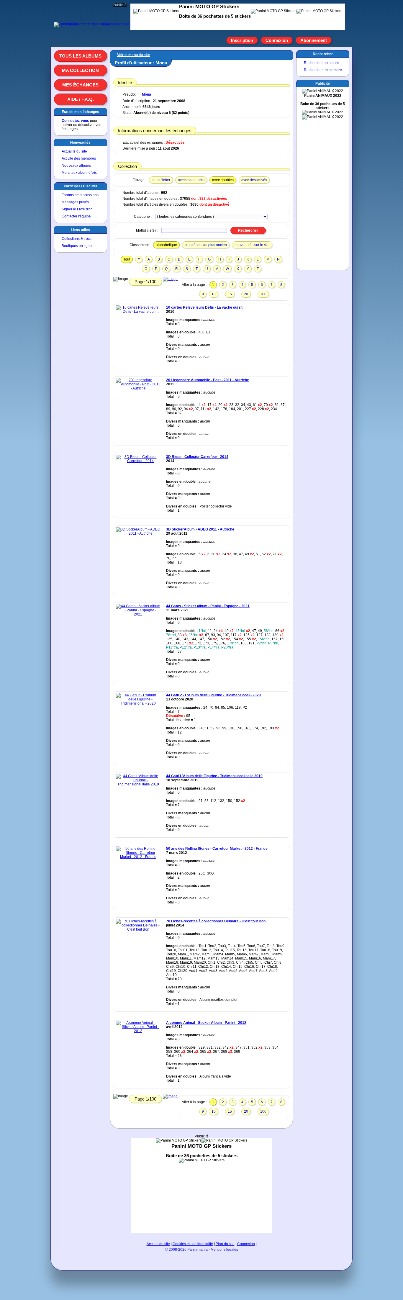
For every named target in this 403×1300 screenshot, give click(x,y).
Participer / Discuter (80, 186)
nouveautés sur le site (252, 245)
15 (230, 294)
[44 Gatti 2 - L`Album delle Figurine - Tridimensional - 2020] (138, 703)
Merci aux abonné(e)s (79, 173)
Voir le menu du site (133, 55)
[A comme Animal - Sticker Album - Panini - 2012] (138, 1031)
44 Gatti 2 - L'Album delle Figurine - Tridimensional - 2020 (213, 695)
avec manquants (191, 180)
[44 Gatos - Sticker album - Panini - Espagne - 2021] (138, 614)
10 (214, 294)
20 (246, 294)
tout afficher (161, 180)
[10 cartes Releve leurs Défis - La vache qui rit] (138, 312)
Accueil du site (158, 1244)
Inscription (242, 40)
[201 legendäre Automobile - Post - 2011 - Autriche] (138, 388)
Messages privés (75, 202)
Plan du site (225, 1244)
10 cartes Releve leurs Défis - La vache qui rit (204, 307)
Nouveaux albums (76, 165)
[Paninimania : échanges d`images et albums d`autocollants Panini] (109, 24)
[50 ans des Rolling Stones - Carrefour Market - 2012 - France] (138, 857)
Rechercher (323, 54)
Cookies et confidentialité (193, 1244)
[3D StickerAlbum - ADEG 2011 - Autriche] (138, 533)
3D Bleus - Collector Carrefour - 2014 (197, 457)
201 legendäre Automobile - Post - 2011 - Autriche (207, 380)
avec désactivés (254, 180)
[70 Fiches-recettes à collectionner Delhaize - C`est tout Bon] (138, 929)
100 (263, 294)
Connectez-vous (75, 121)
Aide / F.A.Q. (80, 99)
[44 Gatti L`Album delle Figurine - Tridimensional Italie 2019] (138, 784)
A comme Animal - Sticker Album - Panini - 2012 (206, 1023)
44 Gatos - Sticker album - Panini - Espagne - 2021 (208, 606)
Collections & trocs (76, 239)
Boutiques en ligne (77, 246)
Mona (146, 94)
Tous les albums (80, 55)
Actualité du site (74, 151)
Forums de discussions (80, 195)
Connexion (277, 40)
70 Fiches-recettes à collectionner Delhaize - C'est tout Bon (216, 921)
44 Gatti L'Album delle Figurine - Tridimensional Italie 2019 (214, 776)
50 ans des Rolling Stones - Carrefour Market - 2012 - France (217, 849)
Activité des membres (79, 158)
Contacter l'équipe (76, 216)
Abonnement (313, 40)
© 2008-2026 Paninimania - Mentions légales (201, 1249)
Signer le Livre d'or (77, 209)
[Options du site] (338, 40)
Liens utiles (80, 230)
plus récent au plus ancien (206, 245)
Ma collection (80, 70)
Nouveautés (80, 142)
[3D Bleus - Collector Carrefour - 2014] (138, 461)
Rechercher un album (321, 63)
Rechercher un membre (323, 70)
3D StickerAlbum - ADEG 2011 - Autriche (200, 529)
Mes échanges (80, 84)
